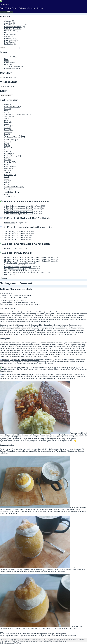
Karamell (69, 639)
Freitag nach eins (42, 227)
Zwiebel (10, 196)
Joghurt (7, 134)
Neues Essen (8, 42)
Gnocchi (7, 128)
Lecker (7, 149)
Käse (6, 144)
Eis (58, 639)
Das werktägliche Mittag (12, 27)
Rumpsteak (21, 641)
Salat (8, 172)
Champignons (9, 116)
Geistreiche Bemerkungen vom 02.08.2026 (18, 210)
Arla (47, 639)
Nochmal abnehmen (11, 265)
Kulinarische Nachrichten (12, 68)
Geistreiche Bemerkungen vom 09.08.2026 (18, 208)
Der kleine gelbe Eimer (12, 29)
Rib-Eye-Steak (9, 168)
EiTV (6, 59)
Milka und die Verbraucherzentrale (15, 270)
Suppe (8, 189)
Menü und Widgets (6, 12)
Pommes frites (10, 166)
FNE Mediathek (41, 243)
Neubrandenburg (12, 156)
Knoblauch (11, 139)
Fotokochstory (9, 34)
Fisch (6, 124)
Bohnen (7, 104)
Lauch (8, 148)
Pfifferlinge (13, 641)
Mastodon (3, 278)
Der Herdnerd (4, 4)
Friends (6, 61)
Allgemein (7, 21)
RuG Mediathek (41, 218)
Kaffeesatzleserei (10, 40)
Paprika (10, 162)
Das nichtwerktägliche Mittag (14, 25)
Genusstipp (8, 36)
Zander (7, 194)
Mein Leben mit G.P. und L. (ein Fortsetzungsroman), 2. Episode (26, 259)
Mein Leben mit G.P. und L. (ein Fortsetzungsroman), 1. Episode (26, 261)
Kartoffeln (14, 136)
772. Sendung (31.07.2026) (13, 237)
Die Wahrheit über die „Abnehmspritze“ (17, 267)
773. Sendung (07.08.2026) (13, 235)
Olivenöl (7, 160)
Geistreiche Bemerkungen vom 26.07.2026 (18, 212)
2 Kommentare (62, 641)
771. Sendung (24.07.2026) (13, 239)
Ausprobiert (8, 23)
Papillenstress (8, 44)
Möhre (9, 153)
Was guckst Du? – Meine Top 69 (15, 269)
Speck (7, 182)
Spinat (7, 184)
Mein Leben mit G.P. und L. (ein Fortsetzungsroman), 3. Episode (26, 257)
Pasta (7, 164)
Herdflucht (7, 38)
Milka (7, 641)
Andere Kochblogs (10, 57)
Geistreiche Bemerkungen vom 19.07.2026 (18, 214)
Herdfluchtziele (9, 62)
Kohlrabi (8, 142)
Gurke (8, 130)
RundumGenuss (40, 201)
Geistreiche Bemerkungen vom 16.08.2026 (18, 206)
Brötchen (7, 109)
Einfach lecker (9, 30)
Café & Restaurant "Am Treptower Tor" (17, 114)
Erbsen (8, 122)
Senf (7, 177)
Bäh (6, 112)
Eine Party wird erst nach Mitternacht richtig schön (21, 272)
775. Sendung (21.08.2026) (13, 231)
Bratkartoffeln (12, 106)
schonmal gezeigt (28, 451)
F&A (6, 32)
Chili (6, 118)
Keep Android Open (7, 86)
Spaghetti (7, 180)
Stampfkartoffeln (14, 186)
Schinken (36, 641)
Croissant (53, 639)
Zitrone (55, 641)
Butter (7, 111)
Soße (6, 179)
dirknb (24, 639)
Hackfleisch (8, 132)
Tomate (12, 191)
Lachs (7, 146)
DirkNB (27, 252)
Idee (5, 274)
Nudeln (8, 158)
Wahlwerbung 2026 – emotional (15, 263)
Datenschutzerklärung (15, 66)
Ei (6, 120)
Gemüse (8, 126)
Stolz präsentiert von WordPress (10, 643)
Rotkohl (7, 170)
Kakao (62, 639)
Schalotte (10, 175)
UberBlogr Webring (8, 77)
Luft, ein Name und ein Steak (16, 288)
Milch (7, 151)
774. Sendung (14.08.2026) (13, 233)
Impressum (8, 64)
